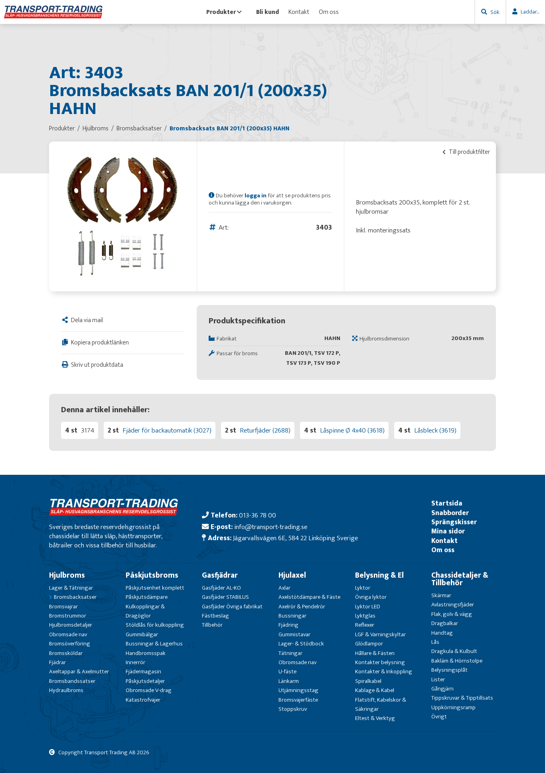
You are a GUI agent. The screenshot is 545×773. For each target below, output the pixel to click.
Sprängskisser (454, 522)
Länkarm (288, 681)
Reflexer (364, 625)
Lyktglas (365, 616)
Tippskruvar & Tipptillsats (462, 698)
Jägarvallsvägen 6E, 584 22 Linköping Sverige (295, 538)
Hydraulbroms (66, 690)
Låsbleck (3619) (435, 430)
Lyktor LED (367, 607)
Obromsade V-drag (149, 690)
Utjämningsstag (298, 690)
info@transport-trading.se (270, 527)
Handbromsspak (146, 653)
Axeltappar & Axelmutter (79, 672)
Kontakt (298, 12)
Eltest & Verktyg (375, 718)
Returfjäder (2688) (265, 430)
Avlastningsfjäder (452, 605)
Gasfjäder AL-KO (221, 588)
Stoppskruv (292, 709)
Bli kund (267, 12)
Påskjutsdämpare (147, 597)
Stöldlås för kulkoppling (155, 625)
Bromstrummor (67, 616)
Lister (438, 679)
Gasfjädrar (220, 575)
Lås (435, 642)
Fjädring (288, 625)
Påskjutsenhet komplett (155, 588)
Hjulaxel (292, 575)
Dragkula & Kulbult (454, 651)
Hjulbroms (67, 575)
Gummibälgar (142, 634)
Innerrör (135, 662)
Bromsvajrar (63, 607)
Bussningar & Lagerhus (154, 644)
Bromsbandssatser (72, 681)
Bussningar (292, 616)
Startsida (446, 503)
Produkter (221, 12)
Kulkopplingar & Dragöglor (145, 611)
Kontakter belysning (380, 662)
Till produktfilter (469, 152)
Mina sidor (448, 531)
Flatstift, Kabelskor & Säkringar (380, 704)
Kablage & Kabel (374, 690)
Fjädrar (57, 662)
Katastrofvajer (143, 700)
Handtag (442, 633)
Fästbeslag (215, 616)
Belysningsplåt (449, 670)
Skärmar (441, 595)
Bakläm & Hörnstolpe (456, 661)
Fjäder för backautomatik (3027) (166, 430)
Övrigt (439, 717)
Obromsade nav (68, 634)
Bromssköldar (66, 653)
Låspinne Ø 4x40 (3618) (352, 430)
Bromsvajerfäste (298, 700)
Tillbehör (212, 625)
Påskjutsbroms (152, 575)
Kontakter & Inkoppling (383, 672)
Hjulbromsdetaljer (70, 625)
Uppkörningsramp (453, 707)
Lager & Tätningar (71, 588)
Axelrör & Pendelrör (301, 607)
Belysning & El (379, 575)
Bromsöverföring (69, 644)
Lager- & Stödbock (301, 644)
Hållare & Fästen (375, 653)
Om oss (329, 12)
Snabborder (450, 513)
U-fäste (287, 672)
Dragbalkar (444, 623)
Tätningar (290, 653)
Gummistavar (294, 634)
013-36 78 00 (257, 515)
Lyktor (362, 588)
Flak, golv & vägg (451, 614)
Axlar (284, 588)
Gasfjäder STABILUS (225, 597)
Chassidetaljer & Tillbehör (459, 579)
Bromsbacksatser (75, 597)
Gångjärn (442, 689)
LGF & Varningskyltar (380, 634)
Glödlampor (369, 644)
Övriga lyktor (371, 597)
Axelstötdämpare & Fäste (309, 597)
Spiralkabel (368, 681)
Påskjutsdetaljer (145, 681)
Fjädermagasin (143, 672)
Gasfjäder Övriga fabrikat (232, 607)
